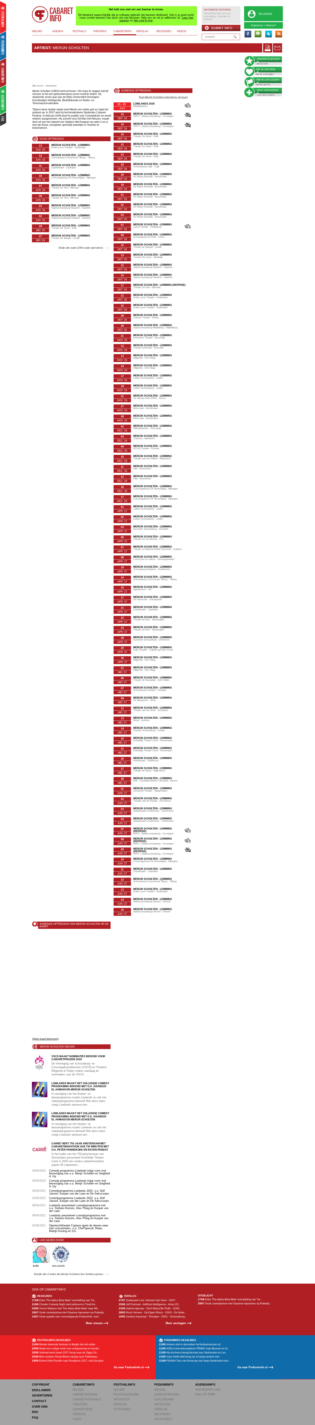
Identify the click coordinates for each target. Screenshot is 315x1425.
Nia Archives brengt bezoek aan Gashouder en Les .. (193, 1352)
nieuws (37, 31)
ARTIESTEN (121, 1399)
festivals (79, 31)
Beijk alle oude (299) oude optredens (81, 248)
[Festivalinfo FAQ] (3, 119)
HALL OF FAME (205, 1394)
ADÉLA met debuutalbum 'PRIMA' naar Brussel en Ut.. (194, 1348)
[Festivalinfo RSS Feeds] (278, 34)
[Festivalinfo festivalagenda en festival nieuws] (3, 17)
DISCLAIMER (41, 1390)
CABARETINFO (83, 1384)
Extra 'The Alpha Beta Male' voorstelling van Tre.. (64, 1300)
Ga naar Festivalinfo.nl (129, 1367)
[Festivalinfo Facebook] (247, 34)
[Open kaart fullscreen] (45, 1038)
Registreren (257, 25)
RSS (35, 1412)
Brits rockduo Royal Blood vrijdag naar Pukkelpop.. (65, 1356)
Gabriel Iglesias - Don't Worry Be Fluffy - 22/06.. (150, 1308)
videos (181, 31)
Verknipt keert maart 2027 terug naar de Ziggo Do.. (65, 1352)
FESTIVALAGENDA (126, 1394)
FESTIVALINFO (124, 1384)
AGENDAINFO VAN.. (208, 1389)
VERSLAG (79, 1414)
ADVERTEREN (42, 1395)
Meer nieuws (94, 1323)
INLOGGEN (265, 13)
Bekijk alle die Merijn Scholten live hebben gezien (68, 1274)
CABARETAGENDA (85, 1394)
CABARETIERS (83, 1409)
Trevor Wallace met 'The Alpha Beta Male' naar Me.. (65, 1308)
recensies (163, 31)
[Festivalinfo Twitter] (268, 34)
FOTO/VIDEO (122, 1409)
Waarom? (271, 25)
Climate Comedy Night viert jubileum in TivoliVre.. (64, 1304)
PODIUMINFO (164, 1384)
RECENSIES (162, 1414)
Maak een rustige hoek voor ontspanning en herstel (65, 1348)
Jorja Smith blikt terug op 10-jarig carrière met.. (189, 1356)
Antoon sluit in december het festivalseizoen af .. (190, 1344)
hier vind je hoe (143, 20)
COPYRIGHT (41, 1384)
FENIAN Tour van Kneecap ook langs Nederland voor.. (194, 1360)
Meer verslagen (176, 1323)
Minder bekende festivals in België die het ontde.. (64, 1344)
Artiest (42, 48)
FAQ (35, 1417)
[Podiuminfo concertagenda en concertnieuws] (3, 46)
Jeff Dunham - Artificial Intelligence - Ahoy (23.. (149, 1304)
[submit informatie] (221, 28)
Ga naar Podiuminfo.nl (252, 1367)
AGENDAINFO (205, 1384)
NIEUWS (78, 1389)
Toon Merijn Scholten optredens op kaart (163, 97)
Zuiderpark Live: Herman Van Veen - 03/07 (147, 1300)
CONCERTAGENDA (166, 1394)
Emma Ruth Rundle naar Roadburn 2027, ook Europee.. (68, 1360)
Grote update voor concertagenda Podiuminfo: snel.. (66, 1316)
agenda (57, 31)
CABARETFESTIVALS (87, 1399)
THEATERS (80, 1404)
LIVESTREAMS (164, 1399)
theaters (99, 31)
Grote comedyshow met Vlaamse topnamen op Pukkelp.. (68, 1312)
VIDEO (77, 1419)
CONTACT (39, 1401)
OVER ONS (40, 1406)
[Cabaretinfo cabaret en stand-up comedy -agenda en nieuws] (3, 73)
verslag (142, 31)
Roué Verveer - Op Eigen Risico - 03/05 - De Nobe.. (152, 1312)
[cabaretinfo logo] (53, 14)
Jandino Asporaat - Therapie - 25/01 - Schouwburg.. (152, 1316)
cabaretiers (122, 31)
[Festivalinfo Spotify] (258, 34)
